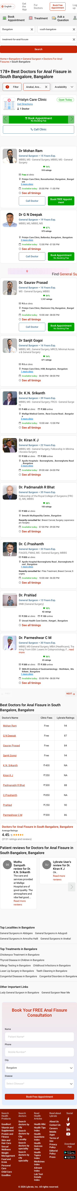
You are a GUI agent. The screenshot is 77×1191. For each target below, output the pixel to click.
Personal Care (6, 1167)
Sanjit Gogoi (9, 755)
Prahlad (7, 805)
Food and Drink (6, 1160)
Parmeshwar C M (12, 814)
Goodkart (6, 1124)
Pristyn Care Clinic (32, 99)
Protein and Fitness (7, 1135)
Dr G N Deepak (30, 214)
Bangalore (14, 58)
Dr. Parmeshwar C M (35, 638)
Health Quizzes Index (38, 1146)
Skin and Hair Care (6, 1141)
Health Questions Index (39, 1137)
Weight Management (8, 1154)
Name (8, 1029)
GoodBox (6, 1175)
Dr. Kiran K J (28, 440)
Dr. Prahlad (27, 595)
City (7, 1060)
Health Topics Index (37, 1155)
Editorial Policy (53, 1152)
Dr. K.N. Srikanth (32, 393)
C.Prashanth (10, 795)
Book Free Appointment (57, 6)
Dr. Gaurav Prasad (33, 282)
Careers (53, 1128)
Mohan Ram (10, 725)
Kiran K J (8, 775)
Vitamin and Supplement (7, 1129)
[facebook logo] (68, 1120)
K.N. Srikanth (10, 765)
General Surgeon (32, 58)
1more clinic (27, 371)
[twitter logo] (68, 1125)
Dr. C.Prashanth (31, 544)
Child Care (6, 1171)
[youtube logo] (68, 1135)
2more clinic (27, 240)
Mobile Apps (52, 1133)
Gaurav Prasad (11, 745)
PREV (7, 693)
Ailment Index (38, 1169)
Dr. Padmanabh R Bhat (37, 487)
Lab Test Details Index (38, 1177)
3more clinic (27, 184)
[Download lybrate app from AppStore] (70, 1158)
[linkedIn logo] (68, 1130)
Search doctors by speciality (23, 1145)
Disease (8, 1076)
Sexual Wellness (6, 1148)
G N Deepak (9, 735)
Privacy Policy (53, 1146)
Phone (8, 1044)
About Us (54, 1121)
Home (3, 58)
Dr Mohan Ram (30, 151)
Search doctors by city (23, 1124)
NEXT (69, 693)
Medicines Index (39, 1163)
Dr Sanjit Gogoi (31, 340)
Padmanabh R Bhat (14, 785)
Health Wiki (39, 1124)
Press (52, 1157)
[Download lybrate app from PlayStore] (70, 1153)
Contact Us (55, 1125)
